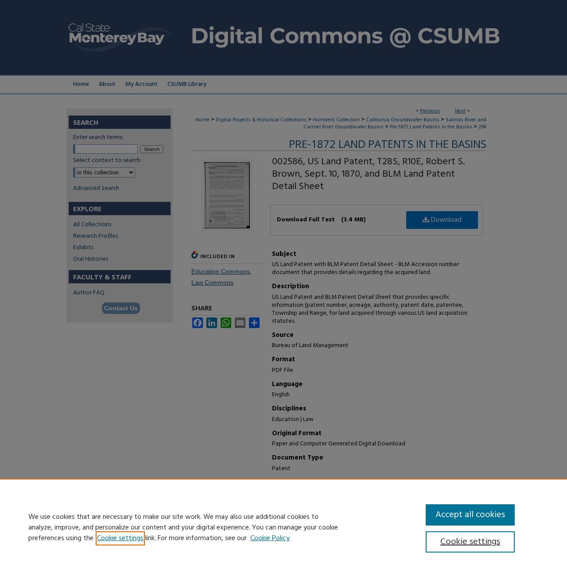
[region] (283, 527)
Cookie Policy (270, 538)
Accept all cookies (470, 515)
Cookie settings (120, 538)
